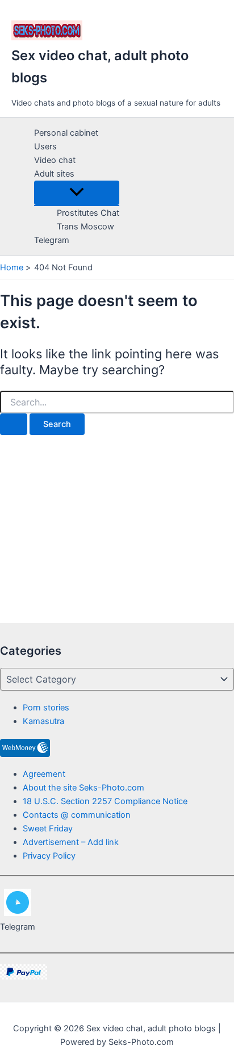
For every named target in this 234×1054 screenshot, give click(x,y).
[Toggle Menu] (76, 193)
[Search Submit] (13, 424)
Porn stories (46, 707)
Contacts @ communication (77, 815)
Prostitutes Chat (88, 213)
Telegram (51, 240)
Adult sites (54, 174)
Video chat (55, 160)
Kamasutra (43, 721)
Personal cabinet (66, 133)
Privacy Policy (49, 856)
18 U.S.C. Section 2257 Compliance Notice (105, 801)
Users (45, 146)
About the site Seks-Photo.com (83, 788)
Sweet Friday (48, 828)
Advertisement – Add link (71, 842)
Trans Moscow (85, 226)
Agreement (44, 774)
